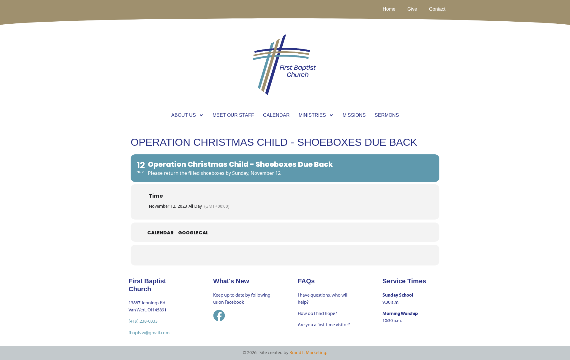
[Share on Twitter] (277, 255)
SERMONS (387, 115)
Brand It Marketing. (308, 352)
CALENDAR (276, 115)
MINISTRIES (312, 115)
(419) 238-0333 (143, 321)
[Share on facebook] (262, 255)
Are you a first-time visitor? (324, 324)
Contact (437, 9)
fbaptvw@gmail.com (149, 332)
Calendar (160, 233)
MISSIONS (354, 115)
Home (389, 9)
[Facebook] (219, 315)
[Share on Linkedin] (292, 255)
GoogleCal (193, 233)
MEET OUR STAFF (233, 115)
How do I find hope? (317, 313)
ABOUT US (183, 115)
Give (412, 9)
